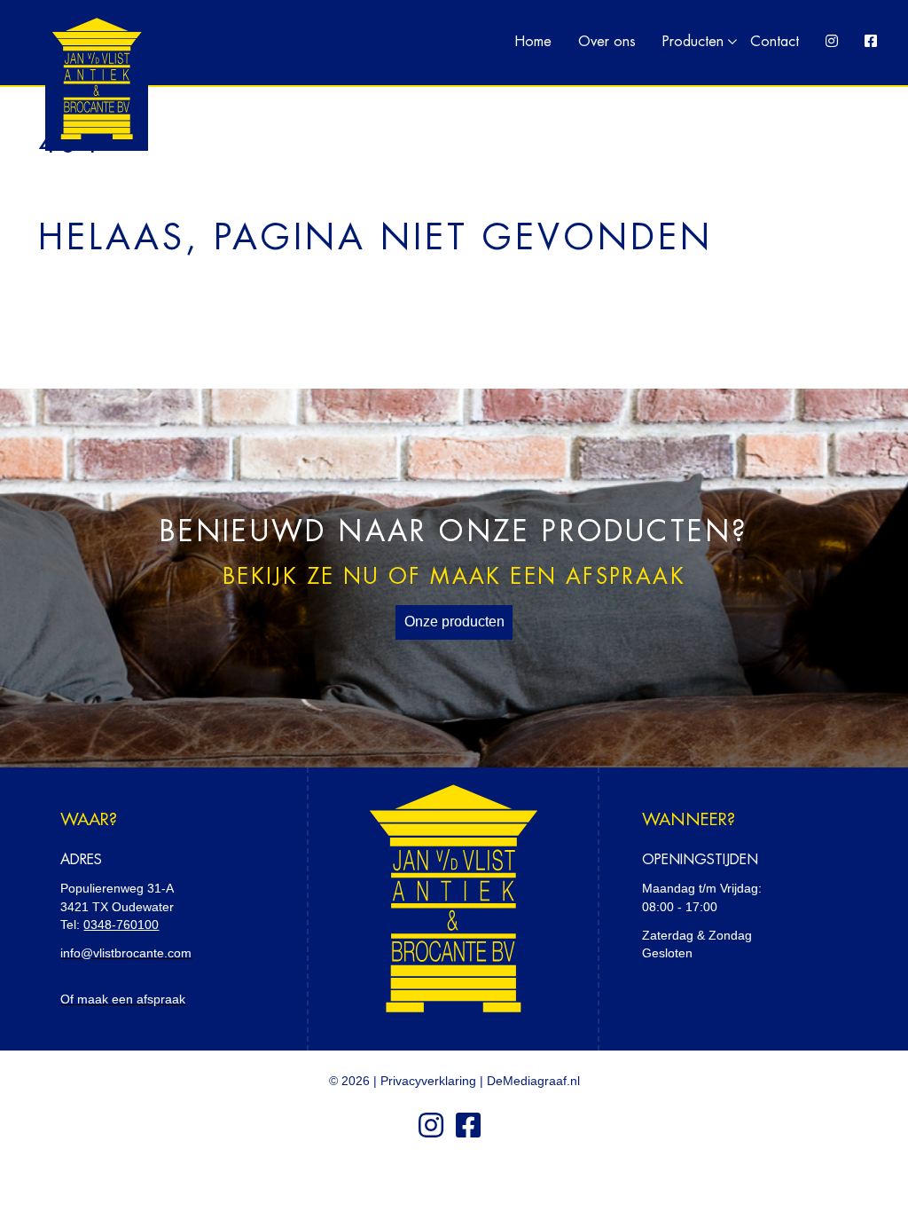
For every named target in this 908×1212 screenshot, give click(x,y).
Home (533, 42)
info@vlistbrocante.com (126, 953)
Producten (693, 42)
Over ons (607, 42)
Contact (774, 42)
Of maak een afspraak (122, 999)
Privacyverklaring (428, 1081)
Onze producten (454, 621)
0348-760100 (121, 924)
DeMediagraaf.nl (533, 1081)
